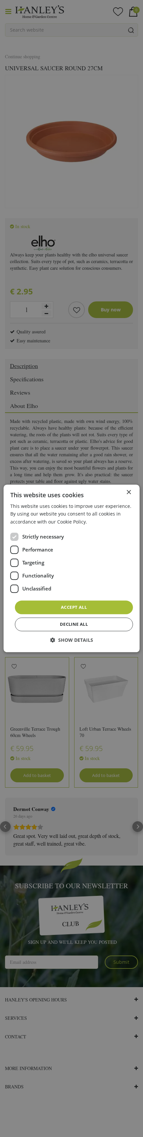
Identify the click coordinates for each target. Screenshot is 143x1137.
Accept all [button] (74, 607)
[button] (71, 640)
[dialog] (72, 568)
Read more (100, 522)
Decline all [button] (74, 624)
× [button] (128, 492)
